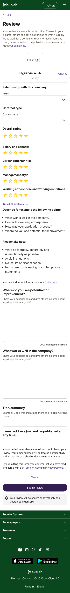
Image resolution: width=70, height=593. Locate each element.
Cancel (35, 477)
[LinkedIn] (47, 550)
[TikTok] (40, 550)
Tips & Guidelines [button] (13, 203)
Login (48, 5)
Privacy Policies (54, 467)
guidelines (19, 45)
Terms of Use (32, 467)
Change (62, 73)
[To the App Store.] (22, 561)
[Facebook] (20, 550)
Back (9, 14)
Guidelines (51, 282)
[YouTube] (27, 550)
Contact (27, 578)
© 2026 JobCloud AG (47, 578)
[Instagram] (34, 550)
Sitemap (15, 578)
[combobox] (35, 99)
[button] (35, 514)
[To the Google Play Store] (47, 561)
